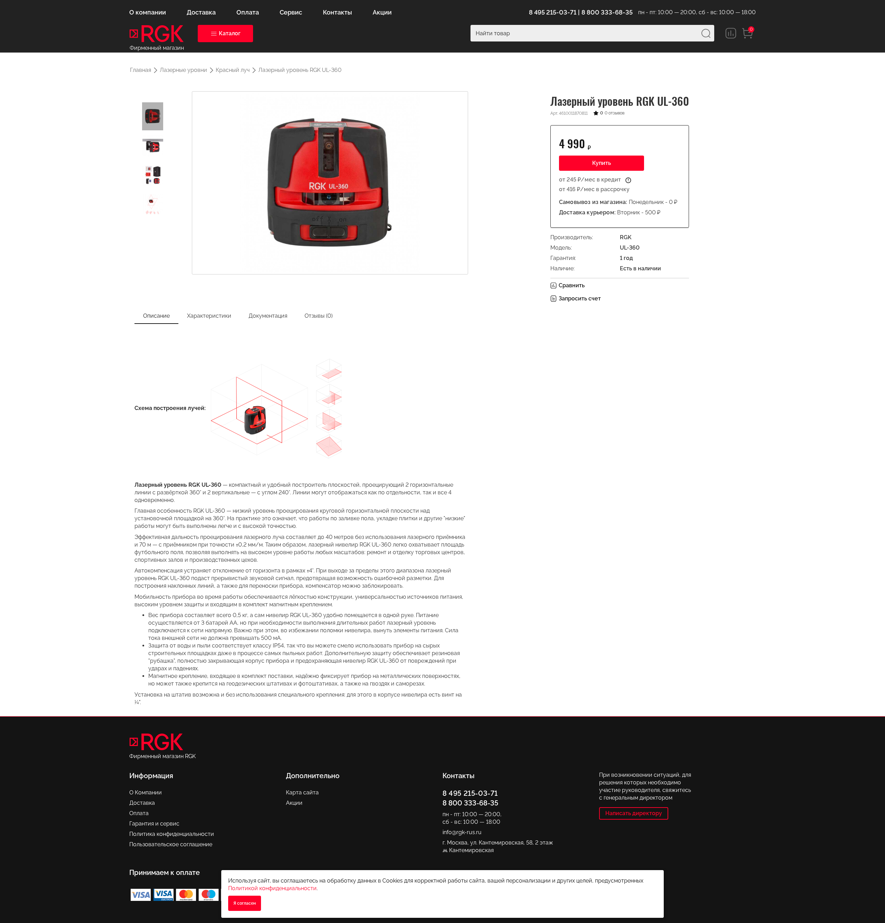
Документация (268, 316)
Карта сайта (302, 792)
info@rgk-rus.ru (462, 832)
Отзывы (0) (319, 316)
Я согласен (244, 903)
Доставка (142, 803)
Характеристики (209, 316)
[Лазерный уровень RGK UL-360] (152, 116)
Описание (156, 316)
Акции (294, 803)
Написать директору (633, 813)
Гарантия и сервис (154, 823)
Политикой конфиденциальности (272, 888)
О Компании (145, 792)
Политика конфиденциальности (171, 834)
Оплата (139, 813)
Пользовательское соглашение (170, 844)
